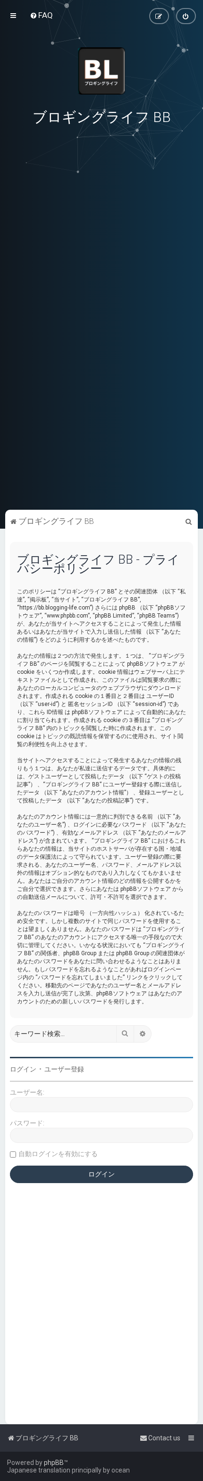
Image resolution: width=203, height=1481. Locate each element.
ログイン (23, 1069)
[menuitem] (41, 15)
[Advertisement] (101, 442)
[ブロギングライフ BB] (101, 71)
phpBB (54, 1462)
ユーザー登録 (64, 1069)
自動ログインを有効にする (58, 1154)
